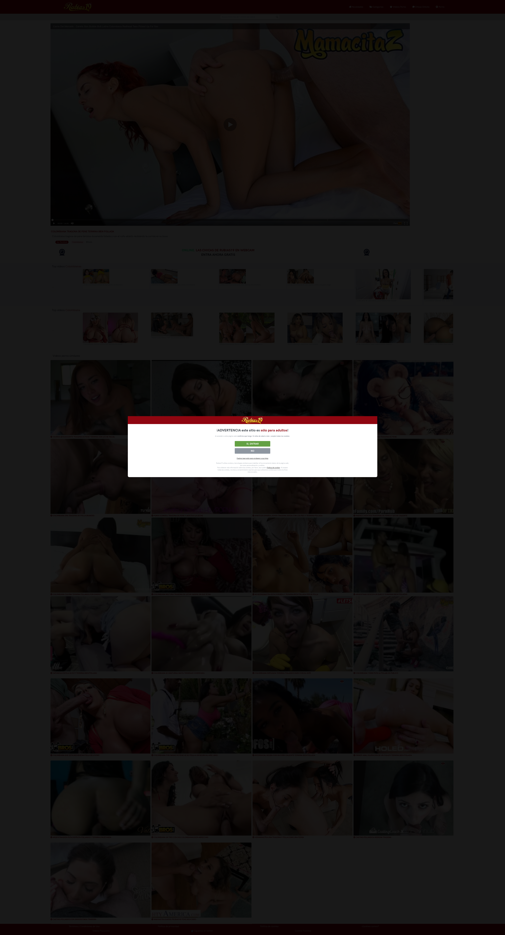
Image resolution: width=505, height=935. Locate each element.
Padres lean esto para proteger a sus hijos (252, 458)
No (252, 450)
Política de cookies (273, 468)
